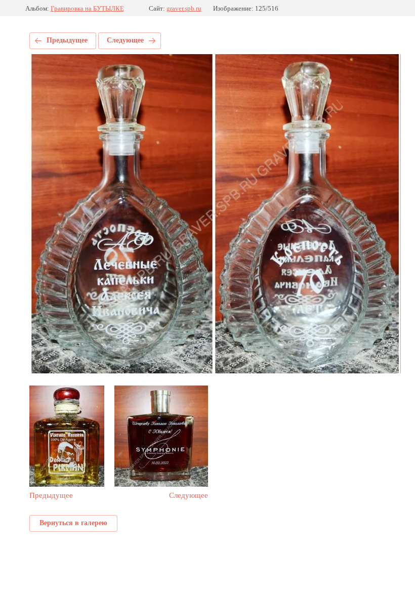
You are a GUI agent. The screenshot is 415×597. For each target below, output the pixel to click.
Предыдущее (67, 40)
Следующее (125, 40)
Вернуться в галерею (73, 523)
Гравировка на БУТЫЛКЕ (87, 8)
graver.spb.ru (184, 8)
